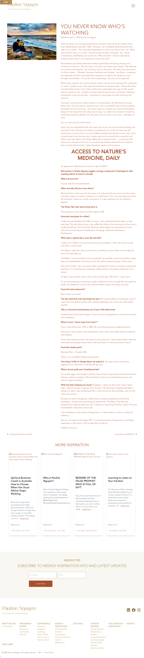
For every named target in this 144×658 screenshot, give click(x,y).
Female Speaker (97, 629)
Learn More (40, 583)
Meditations (60, 642)
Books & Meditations (61, 625)
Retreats (23, 634)
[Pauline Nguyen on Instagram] (138, 610)
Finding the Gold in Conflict (21, 434)
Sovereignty (24, 631)
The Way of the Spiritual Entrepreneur (61, 632)
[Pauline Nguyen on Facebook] (133, 610)
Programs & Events (25, 625)
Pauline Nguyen (90, 37)
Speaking (41, 629)
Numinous (24, 629)
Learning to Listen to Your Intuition (120, 479)
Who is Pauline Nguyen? (51, 479)
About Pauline (9, 623)
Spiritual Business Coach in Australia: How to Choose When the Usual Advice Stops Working (21, 486)
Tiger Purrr (7, 644)
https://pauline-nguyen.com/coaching (103, 145)
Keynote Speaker (95, 625)
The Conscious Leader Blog (115, 625)
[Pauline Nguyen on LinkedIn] (128, 610)
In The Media (7, 626)
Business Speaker (98, 648)
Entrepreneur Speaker (96, 633)
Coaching (73, 428)
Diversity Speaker (97, 640)
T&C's (40, 652)
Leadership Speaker (99, 637)
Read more (15, 524)
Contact (130, 623)
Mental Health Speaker (96, 644)
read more (24, 518)
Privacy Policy (49, 652)
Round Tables (42, 634)
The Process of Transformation (43, 638)
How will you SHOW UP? (124, 434)
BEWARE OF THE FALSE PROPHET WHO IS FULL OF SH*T (86, 482)
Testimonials (43, 623)
